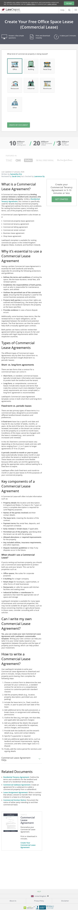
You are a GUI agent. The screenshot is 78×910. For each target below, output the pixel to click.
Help (62, 10)
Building (31, 69)
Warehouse (47, 88)
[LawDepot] (11, 9)
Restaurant (15, 88)
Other (15, 107)
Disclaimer (65, 901)
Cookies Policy (30, 4)
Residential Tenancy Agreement (16, 777)
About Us (13, 901)
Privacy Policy (39, 901)
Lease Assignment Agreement (15, 792)
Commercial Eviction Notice (14, 800)
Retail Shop (47, 69)
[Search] (69, 10)
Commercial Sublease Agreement (16, 785)
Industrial (31, 88)
